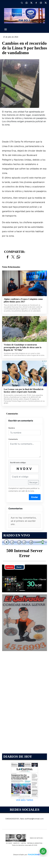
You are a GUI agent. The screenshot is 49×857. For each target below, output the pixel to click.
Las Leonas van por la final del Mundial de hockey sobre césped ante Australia (23, 390)
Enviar (34, 497)
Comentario (13, 439)
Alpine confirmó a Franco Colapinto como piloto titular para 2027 (23, 300)
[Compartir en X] (13, 257)
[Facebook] (36, 2)
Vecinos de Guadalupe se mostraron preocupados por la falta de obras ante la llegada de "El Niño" (22, 347)
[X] (31, 2)
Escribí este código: (18, 463)
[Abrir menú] (5, 29)
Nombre (11, 428)
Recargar (33, 482)
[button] (21, 2)
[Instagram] (41, 2)
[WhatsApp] (26, 2)
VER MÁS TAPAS (24, 800)
